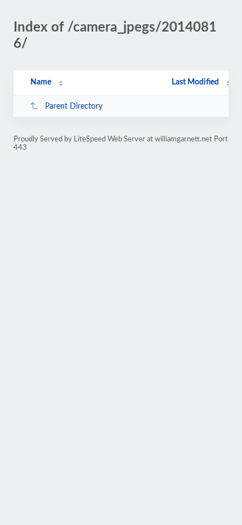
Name (40, 82)
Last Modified (195, 82)
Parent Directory (73, 106)
